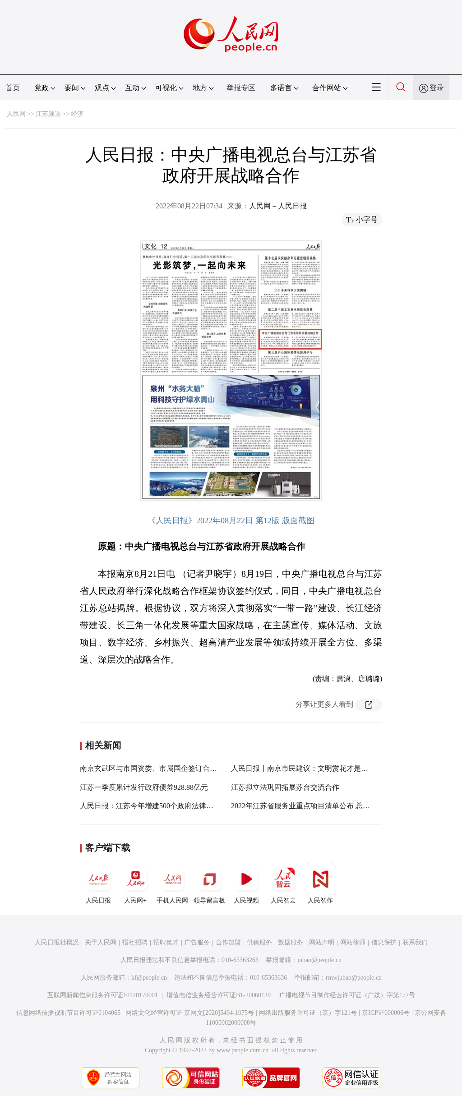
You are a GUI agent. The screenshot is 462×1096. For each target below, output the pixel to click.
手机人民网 (172, 900)
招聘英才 (166, 942)
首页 (12, 88)
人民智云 (283, 900)
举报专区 (240, 88)
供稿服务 (259, 942)
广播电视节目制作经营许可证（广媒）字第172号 (347, 995)
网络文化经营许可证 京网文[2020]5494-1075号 (189, 1012)
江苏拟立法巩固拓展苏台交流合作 (285, 787)
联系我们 (415, 942)
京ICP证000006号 (386, 1012)
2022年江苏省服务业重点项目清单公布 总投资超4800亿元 (322, 806)
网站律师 (352, 942)
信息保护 (384, 942)
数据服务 (290, 942)
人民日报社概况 (57, 942)
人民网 (16, 114)
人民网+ (135, 900)
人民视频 (246, 900)
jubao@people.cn (319, 960)
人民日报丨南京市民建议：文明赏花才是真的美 (307, 768)
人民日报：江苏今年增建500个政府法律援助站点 (157, 806)
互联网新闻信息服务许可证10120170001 (102, 995)
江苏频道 (48, 114)
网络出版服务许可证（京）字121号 (308, 1012)
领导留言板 (209, 900)
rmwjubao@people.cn (354, 977)
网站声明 (321, 942)
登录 (437, 88)
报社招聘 (135, 942)
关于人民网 (100, 942)
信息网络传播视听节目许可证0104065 (68, 1012)
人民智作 (320, 900)
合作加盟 (228, 942)
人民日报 (98, 900)
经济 (77, 114)
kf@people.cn (149, 977)
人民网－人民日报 (278, 206)
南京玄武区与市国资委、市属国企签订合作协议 (155, 768)
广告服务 (197, 942)
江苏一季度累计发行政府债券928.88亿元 (144, 787)
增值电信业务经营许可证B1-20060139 (218, 995)
